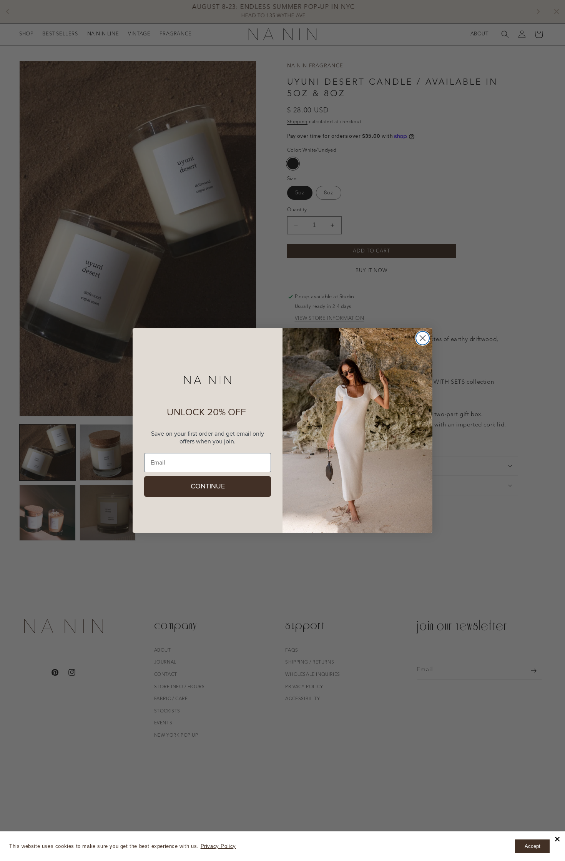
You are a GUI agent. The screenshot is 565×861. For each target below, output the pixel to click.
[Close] (557, 839)
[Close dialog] (422, 338)
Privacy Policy (218, 846)
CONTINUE (208, 486)
